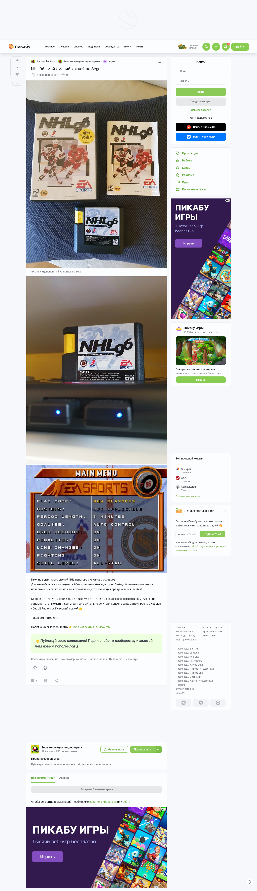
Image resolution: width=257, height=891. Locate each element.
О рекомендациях (212, 631)
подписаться (212, 534)
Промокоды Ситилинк (188, 676)
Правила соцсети (212, 627)
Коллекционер (98, 659)
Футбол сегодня (185, 689)
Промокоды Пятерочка (189, 660)
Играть (201, 379)
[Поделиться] (56, 680)
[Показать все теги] (144, 658)
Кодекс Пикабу (184, 631)
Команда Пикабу (185, 635)
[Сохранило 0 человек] (46, 680)
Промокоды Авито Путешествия (194, 680)
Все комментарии (43, 777)
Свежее (78, 46)
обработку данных (202, 546)
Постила (181, 684)
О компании (209, 635)
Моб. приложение (186, 639)
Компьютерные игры (73, 659)
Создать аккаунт (201, 101)
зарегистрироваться (103, 801)
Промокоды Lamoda (187, 652)
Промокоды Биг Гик (187, 648)
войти (127, 801)
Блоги (127, 46)
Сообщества (112, 46)
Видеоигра (115, 659)
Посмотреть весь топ (188, 496)
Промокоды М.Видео (187, 656)
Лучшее (64, 46)
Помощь (181, 627)
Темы (139, 46)
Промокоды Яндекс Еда (189, 672)
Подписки (94, 46)
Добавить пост (114, 749)
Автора (64, 777)
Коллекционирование (44, 659)
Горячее (50, 46)
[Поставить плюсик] (17, 60)
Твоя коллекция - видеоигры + (93, 627)
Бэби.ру (180, 693)
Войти (240, 46)
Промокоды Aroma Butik (189, 664)
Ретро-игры (132, 659)
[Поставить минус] (17, 74)
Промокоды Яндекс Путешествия (195, 668)
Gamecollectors (46, 61)
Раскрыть (97, 789)
